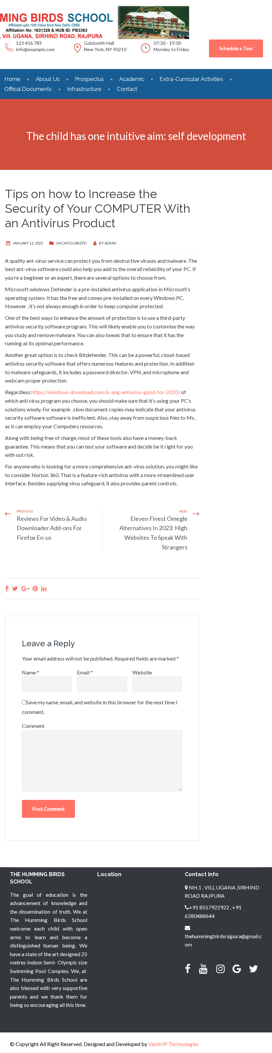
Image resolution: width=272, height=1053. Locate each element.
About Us (48, 79)
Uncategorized (71, 243)
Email (85, 672)
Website (142, 672)
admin (110, 243)
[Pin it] (35, 588)
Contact (127, 89)
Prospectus (89, 79)
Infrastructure (84, 89)
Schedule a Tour (236, 48)
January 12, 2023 (28, 243)
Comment (33, 726)
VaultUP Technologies (173, 1044)
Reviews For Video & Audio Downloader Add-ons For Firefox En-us (52, 528)
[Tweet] (15, 588)
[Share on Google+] (25, 588)
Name (30, 672)
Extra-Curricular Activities (191, 79)
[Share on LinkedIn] (43, 588)
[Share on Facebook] (7, 588)
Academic (131, 79)
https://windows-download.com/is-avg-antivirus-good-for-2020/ (105, 392)
